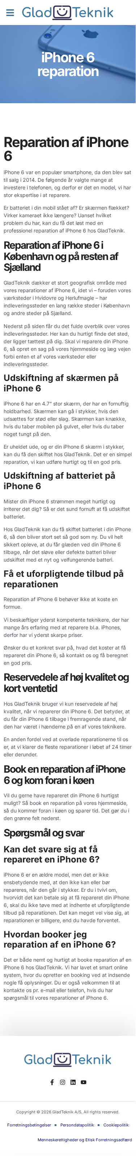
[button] (10, 12)
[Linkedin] (73, 1082)
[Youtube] (83, 1082)
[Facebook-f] (52, 1082)
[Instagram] (63, 1082)
